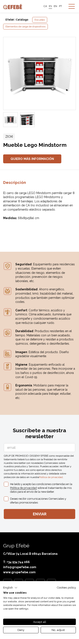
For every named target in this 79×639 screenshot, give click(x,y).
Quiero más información (32, 159)
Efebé (9, 19)
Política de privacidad (51, 477)
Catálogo (22, 19)
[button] (10, 587)
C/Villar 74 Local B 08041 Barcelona (30, 553)
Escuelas (40, 19)
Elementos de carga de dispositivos (25, 26)
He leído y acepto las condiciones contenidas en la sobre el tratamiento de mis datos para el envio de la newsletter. (41, 487)
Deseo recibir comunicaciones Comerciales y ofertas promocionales (38, 500)
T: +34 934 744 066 (16, 562)
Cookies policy (66, 587)
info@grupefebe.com (19, 567)
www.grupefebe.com (19, 572)
